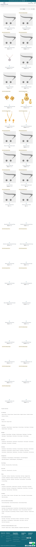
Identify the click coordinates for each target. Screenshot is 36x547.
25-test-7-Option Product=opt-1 (9, 145)
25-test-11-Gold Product (9, 204)
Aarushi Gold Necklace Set (9, 381)
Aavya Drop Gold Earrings (26, 342)
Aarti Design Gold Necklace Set (26, 361)
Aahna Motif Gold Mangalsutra (26, 126)
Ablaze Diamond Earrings (9, 263)
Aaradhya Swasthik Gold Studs (9, 106)
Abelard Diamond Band (26, 302)
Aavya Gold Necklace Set (26, 381)
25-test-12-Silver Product (26, 204)
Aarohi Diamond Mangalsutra (26, 47)
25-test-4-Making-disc (26, 165)
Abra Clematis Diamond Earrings (26, 263)
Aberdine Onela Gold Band (9, 342)
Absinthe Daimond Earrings (9, 283)
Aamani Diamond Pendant (26, 67)
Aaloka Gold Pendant (9, 86)
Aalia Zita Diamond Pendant (26, 86)
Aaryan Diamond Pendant (26, 322)
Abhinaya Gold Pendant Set (10, 361)
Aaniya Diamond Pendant (9, 67)
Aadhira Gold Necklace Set (9, 126)
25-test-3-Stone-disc (9, 165)
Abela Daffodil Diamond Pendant (9, 302)
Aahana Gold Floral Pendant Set (26, 106)
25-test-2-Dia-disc (26, 145)
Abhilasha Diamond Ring (9, 322)
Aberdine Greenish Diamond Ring (26, 224)
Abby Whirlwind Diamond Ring (9, 224)
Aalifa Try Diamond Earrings (10, 47)
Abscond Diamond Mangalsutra (26, 283)
